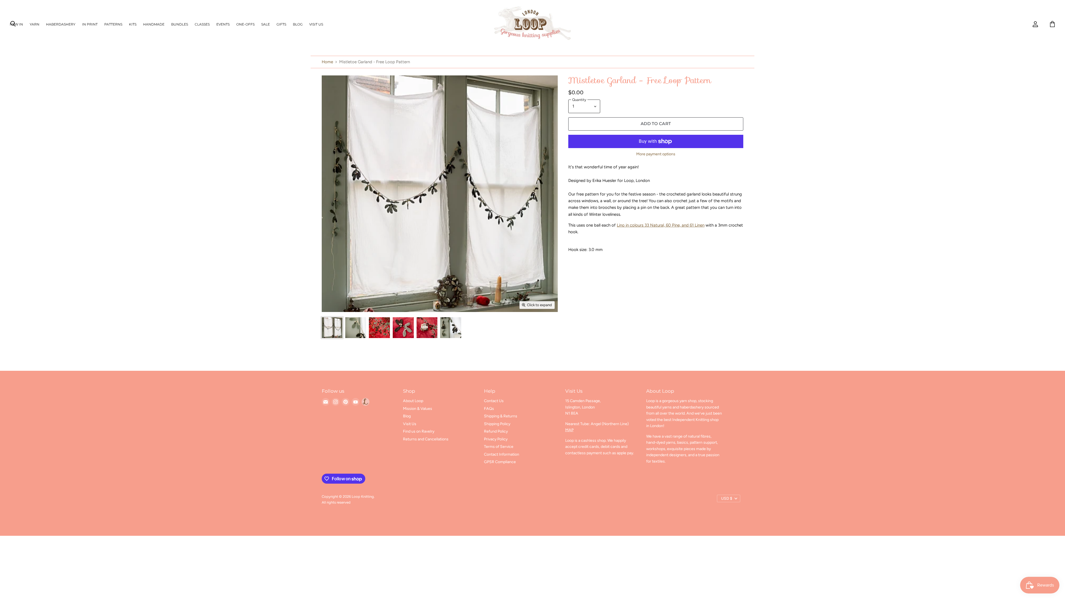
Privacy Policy (496, 439)
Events (223, 24)
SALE (265, 24)
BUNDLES (179, 24)
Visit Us (316, 24)
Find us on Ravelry (418, 431)
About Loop (413, 401)
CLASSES (202, 24)
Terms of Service (498, 446)
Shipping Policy (497, 424)
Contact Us (494, 401)
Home (327, 62)
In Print (90, 24)
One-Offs (245, 24)
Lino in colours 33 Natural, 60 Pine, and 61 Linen (660, 225)
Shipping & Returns (500, 416)
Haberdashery (60, 24)
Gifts (281, 24)
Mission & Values (417, 408)
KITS (132, 24)
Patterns (113, 24)
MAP (569, 430)
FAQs (489, 408)
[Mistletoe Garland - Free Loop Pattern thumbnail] (332, 328)
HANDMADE (153, 24)
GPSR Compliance (500, 462)
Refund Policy (496, 431)
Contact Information (501, 454)
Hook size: (578, 249)
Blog (298, 24)
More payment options (655, 154)
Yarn (34, 24)
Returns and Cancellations (425, 439)
